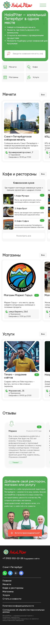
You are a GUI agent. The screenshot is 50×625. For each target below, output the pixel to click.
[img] (19, 5)
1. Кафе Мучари (21, 196)
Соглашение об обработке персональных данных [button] (23, 611)
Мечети (13, 67)
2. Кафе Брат (21, 208)
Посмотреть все (23, 236)
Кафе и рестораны (13, 587)
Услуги (36, 77)
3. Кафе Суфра (21, 221)
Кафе (35, 67)
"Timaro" (15, 462)
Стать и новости (12, 598)
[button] (25, 532)
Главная (7, 580)
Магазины (13, 77)
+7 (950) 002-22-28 (13, 558)
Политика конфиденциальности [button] (18, 606)
